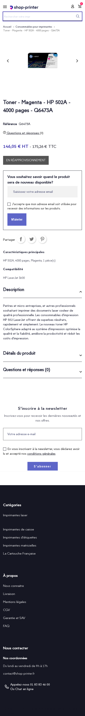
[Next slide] (77, 61)
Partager (21, 239)
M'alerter (16, 219)
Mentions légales (14, 602)
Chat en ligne (24, 689)
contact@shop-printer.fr (19, 673)
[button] (42, 291)
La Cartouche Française (19, 553)
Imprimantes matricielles (19, 545)
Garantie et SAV (14, 618)
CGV (6, 610)
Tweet (31, 239)
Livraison (9, 594)
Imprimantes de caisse (18, 529)
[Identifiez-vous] (71, 7)
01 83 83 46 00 (40, 684)
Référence (10, 124)
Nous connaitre (13, 586)
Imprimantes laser (15, 515)
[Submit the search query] (78, 16)
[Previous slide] (8, 61)
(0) (41, 133)
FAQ (6, 626)
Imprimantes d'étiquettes (20, 537)
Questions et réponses (24, 133)
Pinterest (42, 239)
